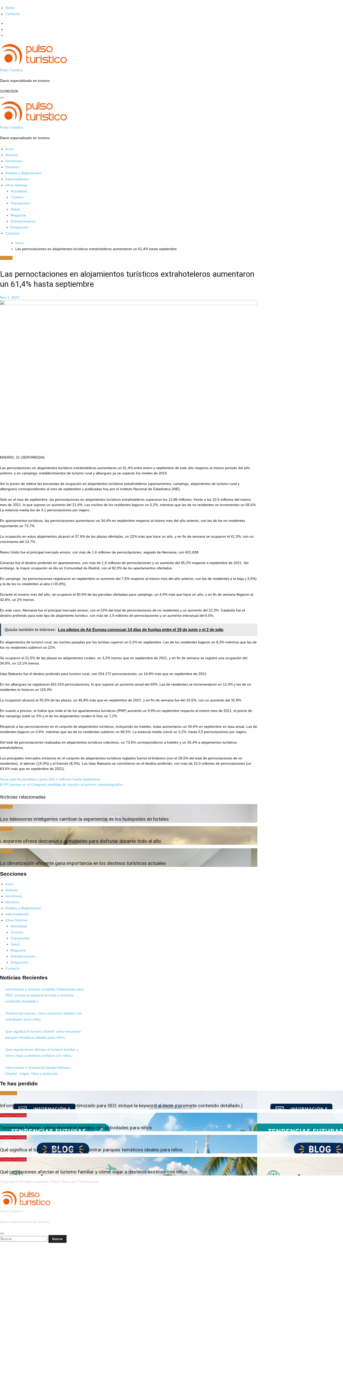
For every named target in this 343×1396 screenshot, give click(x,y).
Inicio (9, 149)
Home (10, 8)
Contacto (12, 14)
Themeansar (88, 1182)
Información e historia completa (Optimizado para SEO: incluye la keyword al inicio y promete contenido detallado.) (44, 995)
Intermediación (17, 179)
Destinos (12, 167)
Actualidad (19, 191)
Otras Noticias (16, 185)
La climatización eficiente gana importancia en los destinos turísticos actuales (83, 863)
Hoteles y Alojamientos (23, 173)
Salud (15, 209)
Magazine (18, 215)
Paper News (61, 1182)
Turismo (17, 197)
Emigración (19, 227)
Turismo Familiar (13, 1115)
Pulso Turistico (11, 70)
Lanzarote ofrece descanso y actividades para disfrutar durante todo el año (80, 841)
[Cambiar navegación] (2, 97)
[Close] (2, 1233)
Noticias (11, 155)
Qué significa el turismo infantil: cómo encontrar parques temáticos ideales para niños (91, 1150)
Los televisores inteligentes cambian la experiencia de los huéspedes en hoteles (84, 819)
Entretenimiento (23, 221)
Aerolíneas (13, 161)
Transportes (20, 203)
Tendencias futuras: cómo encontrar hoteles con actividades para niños (76, 1128)
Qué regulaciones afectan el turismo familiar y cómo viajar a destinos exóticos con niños (94, 1172)
